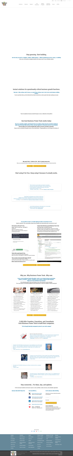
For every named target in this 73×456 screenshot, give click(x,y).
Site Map (12, 448)
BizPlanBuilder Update (40, 440)
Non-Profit (39, 444)
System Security (13, 442)
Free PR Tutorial (48, 444)
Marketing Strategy (49, 440)
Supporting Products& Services (32, 443)
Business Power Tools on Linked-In (37, 400)
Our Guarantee (13, 438)
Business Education (22, 445)
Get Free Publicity (49, 446)
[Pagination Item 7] (39, 70)
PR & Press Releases (49, 442)
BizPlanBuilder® (39, 438)
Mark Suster (32, 338)
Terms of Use (13, 444)
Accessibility (13, 440)
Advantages (39, 446)
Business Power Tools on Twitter (37, 393)
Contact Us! (30, 438)
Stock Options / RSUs (58, 444)
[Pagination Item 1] (32, 70)
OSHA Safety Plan (58, 439)
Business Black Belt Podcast (23, 443)
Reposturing (40, 208)
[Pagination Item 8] (40, 70)
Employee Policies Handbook (58, 437)
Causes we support (22, 447)
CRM (47, 438)
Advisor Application (31, 447)
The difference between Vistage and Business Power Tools (19, 420)
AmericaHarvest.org (26, 349)
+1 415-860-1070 (58, 0)
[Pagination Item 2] (33, 70)
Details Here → (48, 68)
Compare (38, 448)
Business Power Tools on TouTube (37, 404)
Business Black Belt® (16, 390)
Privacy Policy (13, 446)
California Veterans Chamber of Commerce (36, 199)
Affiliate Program (22, 438)
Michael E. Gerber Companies (48, 189)
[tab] (17, 61)
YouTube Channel (22, 440)
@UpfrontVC (46, 338)
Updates (30, 440)
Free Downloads (31, 445)
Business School (39, 442)
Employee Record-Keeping (58, 442)
